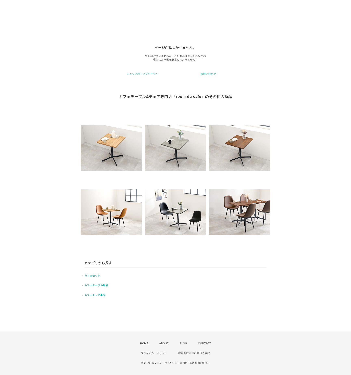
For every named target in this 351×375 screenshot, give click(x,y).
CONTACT (204, 343)
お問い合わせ (208, 73)
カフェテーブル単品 (96, 285)
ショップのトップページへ (142, 73)
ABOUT (164, 343)
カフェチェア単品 (95, 295)
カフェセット (92, 275)
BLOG (183, 343)
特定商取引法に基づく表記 (194, 353)
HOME (144, 343)
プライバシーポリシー (154, 353)
